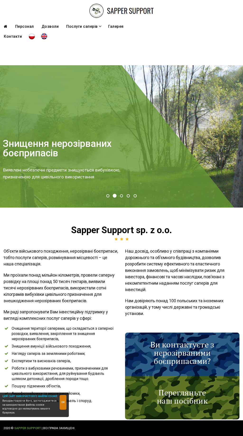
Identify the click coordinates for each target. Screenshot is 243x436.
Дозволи (50, 26)
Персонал (24, 26)
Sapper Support (27, 428)
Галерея (116, 26)
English (44, 37)
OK (63, 402)
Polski (32, 37)
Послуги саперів (84, 26)
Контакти (13, 36)
